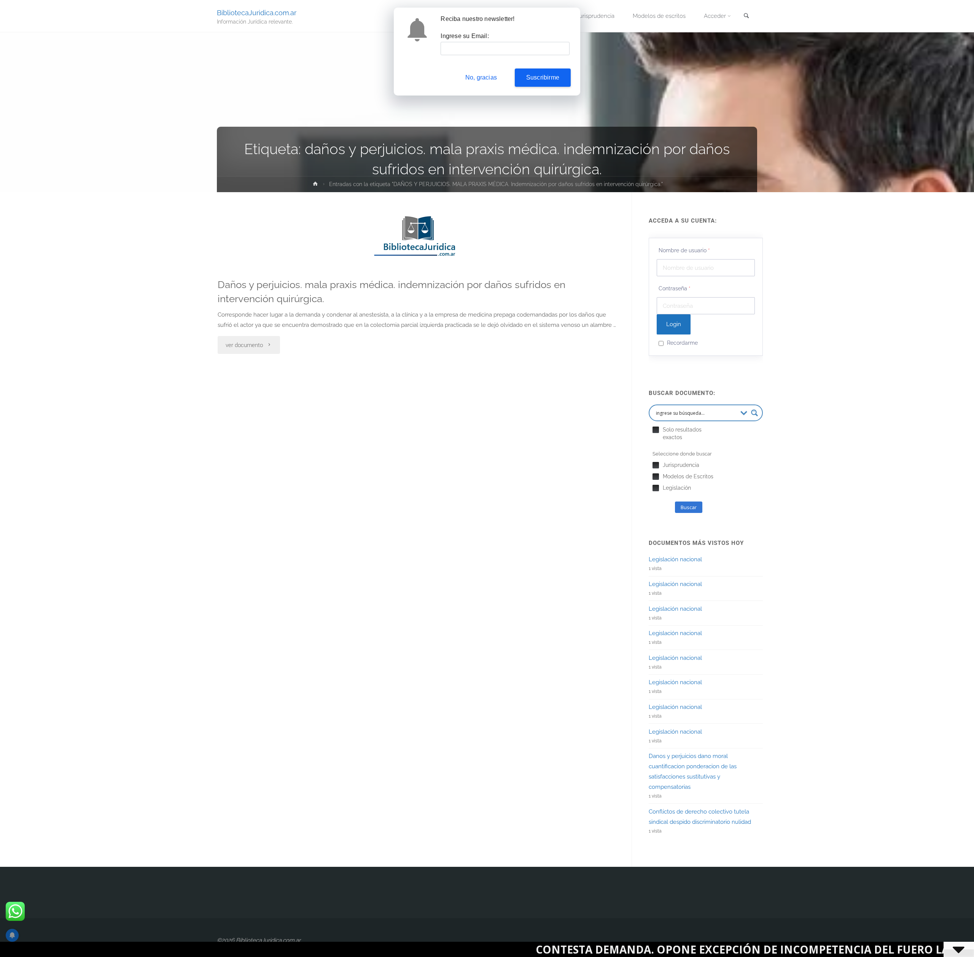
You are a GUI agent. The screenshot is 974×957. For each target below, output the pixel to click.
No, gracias (481, 77)
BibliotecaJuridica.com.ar (256, 12)
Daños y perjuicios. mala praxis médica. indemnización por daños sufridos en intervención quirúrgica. (391, 291)
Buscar (689, 507)
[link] (746, 16)
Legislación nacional (675, 559)
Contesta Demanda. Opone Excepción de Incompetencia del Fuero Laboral (677, 949)
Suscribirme (542, 77)
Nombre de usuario (684, 250)
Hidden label (656, 430)
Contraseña (675, 288)
